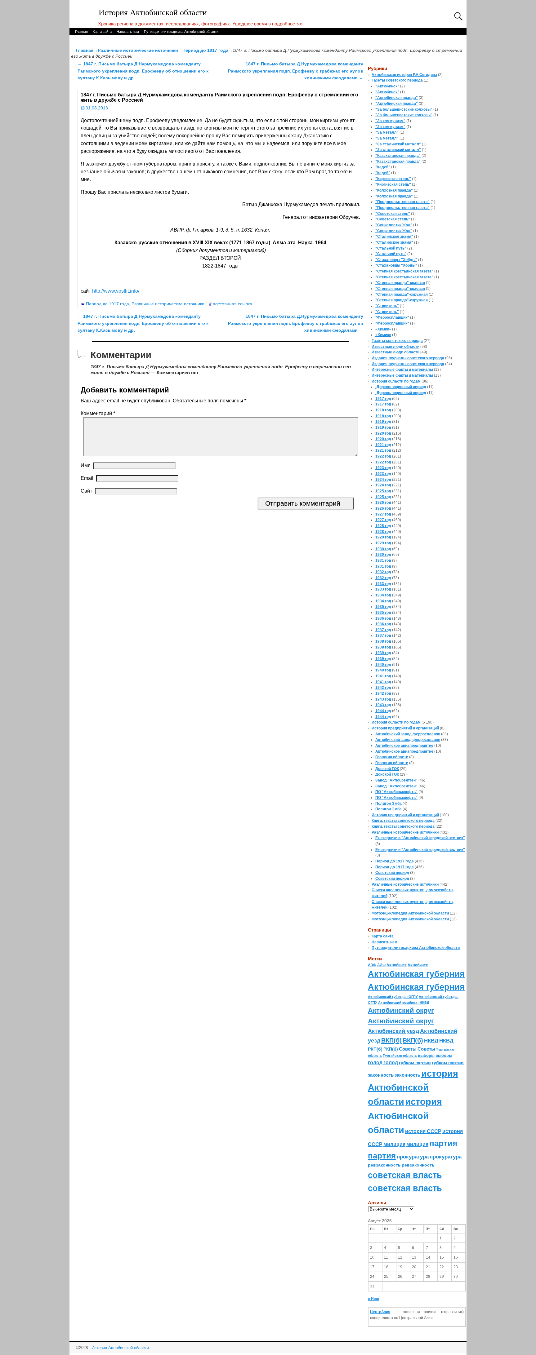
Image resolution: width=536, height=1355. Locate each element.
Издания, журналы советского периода (408, 358)
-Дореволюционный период (400, 387)
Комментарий (98, 413)
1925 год (383, 491)
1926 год (383, 502)
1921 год (383, 445)
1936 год (383, 618)
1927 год (383, 514)
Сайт (86, 491)
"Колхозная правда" (394, 190)
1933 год (383, 584)
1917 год (383, 398)
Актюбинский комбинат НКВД (403, 1002)
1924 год (383, 479)
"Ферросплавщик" (392, 317)
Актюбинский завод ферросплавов (407, 734)
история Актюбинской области (413, 1087)
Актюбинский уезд (393, 1031)
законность (381, 1075)
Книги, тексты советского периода (403, 820)
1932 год (383, 572)
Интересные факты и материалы (402, 369)
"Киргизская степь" (393, 179)
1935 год (383, 606)
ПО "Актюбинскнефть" (396, 792)
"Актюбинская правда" (396, 97)
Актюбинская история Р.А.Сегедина (404, 75)
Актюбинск (396, 965)
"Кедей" (382, 167)
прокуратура (413, 1157)
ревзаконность (384, 1164)
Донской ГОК (387, 769)
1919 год (383, 421)
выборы (426, 1055)
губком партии (415, 1062)
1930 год (383, 549)
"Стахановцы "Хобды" (396, 260)
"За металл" (387, 132)
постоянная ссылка (232, 303)
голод (375, 1062)
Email (87, 478)
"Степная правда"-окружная (401, 294)
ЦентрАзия (380, 1312)
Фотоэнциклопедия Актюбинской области (410, 913)
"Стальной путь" (390, 248)
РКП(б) (375, 1049)
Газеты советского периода (397, 80)
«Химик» (383, 329)
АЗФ (372, 965)
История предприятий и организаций (405, 728)
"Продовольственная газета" (402, 202)
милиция (394, 1144)
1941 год (383, 676)
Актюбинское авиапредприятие (404, 745)
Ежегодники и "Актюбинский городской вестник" (420, 838)
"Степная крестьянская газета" (404, 271)
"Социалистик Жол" (393, 225)
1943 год (383, 699)
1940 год (383, 664)
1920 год (383, 433)
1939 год (383, 653)
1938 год (383, 641)
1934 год (383, 595)
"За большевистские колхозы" (403, 109)
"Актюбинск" (387, 86)
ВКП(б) (391, 1040)
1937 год (383, 630)
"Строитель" (387, 306)
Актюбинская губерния (416, 974)
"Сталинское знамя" (394, 236)
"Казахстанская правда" (398, 155)
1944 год (383, 711)
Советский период (392, 872)
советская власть (405, 1175)
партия (443, 1143)
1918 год (383, 410)
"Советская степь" (392, 213)
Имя (86, 465)
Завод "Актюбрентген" (396, 780)
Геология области (391, 757)
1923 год (383, 468)
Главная (81, 31)
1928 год (383, 526)
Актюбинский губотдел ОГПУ (393, 997)
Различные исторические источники (138, 50)
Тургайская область (400, 1055)
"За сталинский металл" (398, 144)
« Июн (373, 1299)
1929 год (383, 537)
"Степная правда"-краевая (400, 283)
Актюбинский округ (401, 1010)
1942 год (383, 687)
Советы (408, 1049)
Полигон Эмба (388, 803)
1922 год (383, 456)
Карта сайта (102, 31)
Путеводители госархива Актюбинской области (181, 31)
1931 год (383, 560)
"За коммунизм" (390, 121)
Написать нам (128, 31)
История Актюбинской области (153, 12)
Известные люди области (395, 346)
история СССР (423, 1131)
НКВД (431, 1041)
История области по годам (396, 381)
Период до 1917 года (205, 50)
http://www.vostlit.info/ (115, 291)
